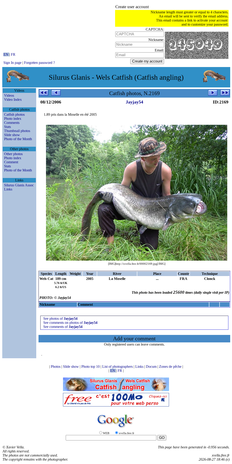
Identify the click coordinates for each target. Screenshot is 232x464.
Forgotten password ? (39, 63)
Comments (11, 123)
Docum (151, 366)
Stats (7, 127)
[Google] (116, 428)
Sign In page (12, 63)
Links (8, 189)
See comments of (62, 327)
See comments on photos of (70, 323)
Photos (56, 366)
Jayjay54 (134, 101)
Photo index (12, 118)
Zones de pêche (170, 366)
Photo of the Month (18, 139)
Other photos (13, 154)
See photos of (60, 318)
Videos (9, 95)
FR (13, 54)
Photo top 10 (91, 366)
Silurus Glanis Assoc (19, 185)
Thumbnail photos (17, 131)
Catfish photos (14, 114)
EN (6, 54)
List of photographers (118, 366)
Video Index (13, 99)
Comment (11, 162)
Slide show (12, 135)
